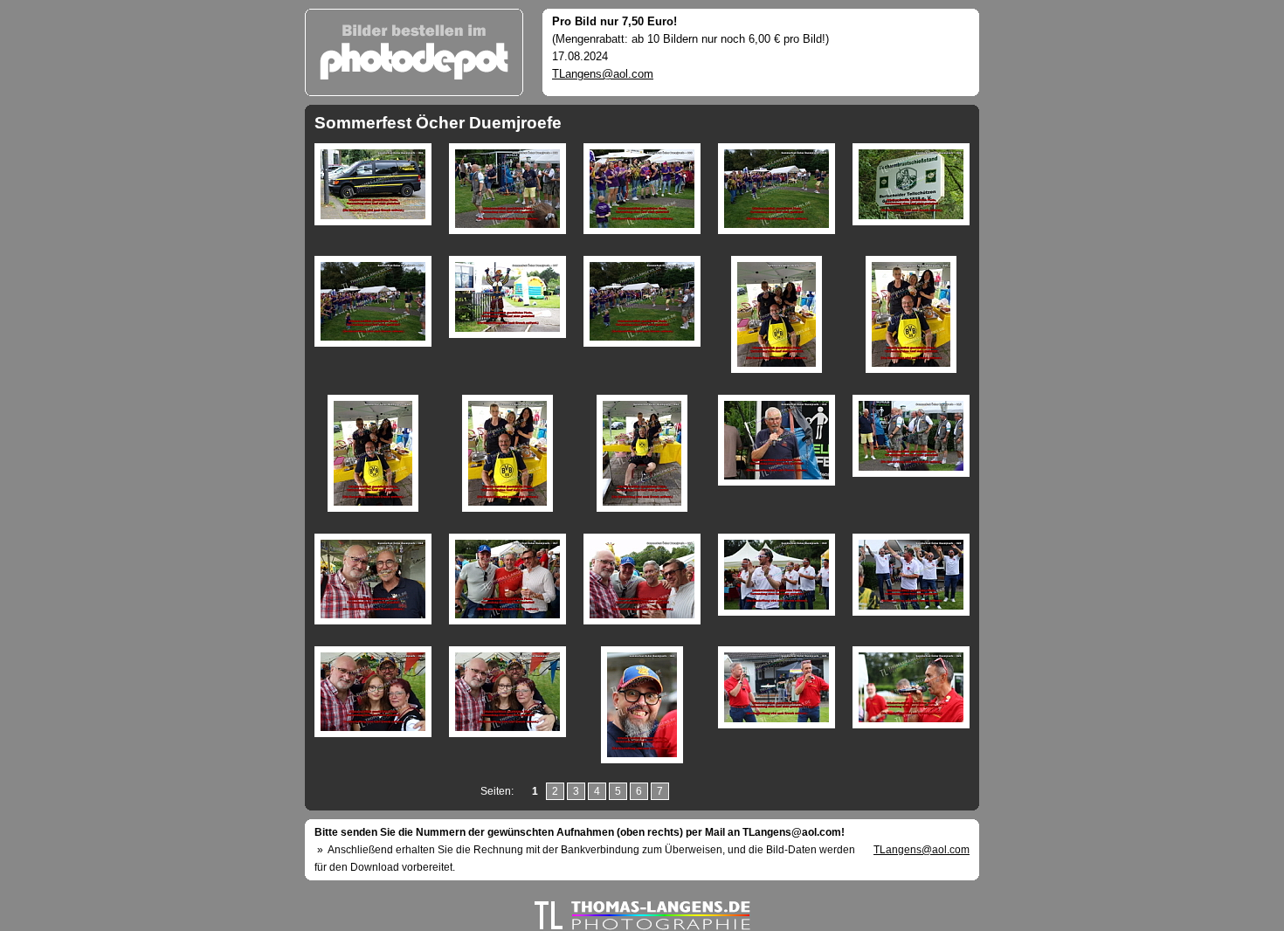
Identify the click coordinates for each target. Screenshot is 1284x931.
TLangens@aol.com (602, 73)
